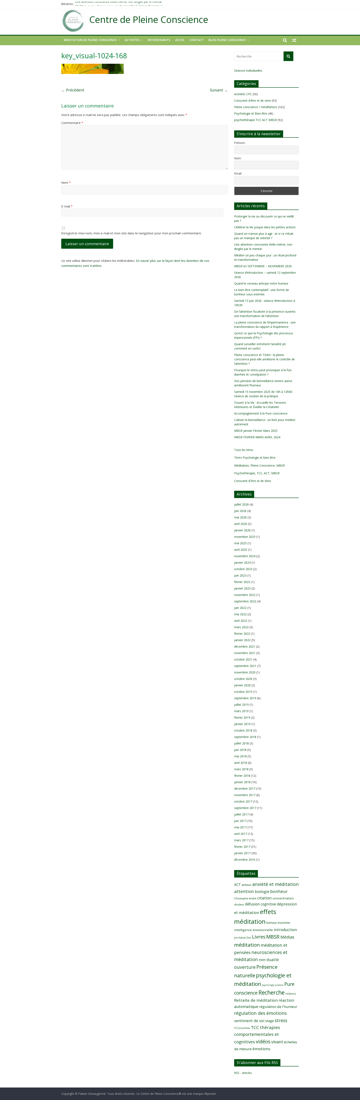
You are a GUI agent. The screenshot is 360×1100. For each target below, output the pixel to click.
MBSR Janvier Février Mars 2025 (256, 431)
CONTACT (196, 40)
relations (290, 993)
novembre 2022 (244, 595)
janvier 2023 (242, 588)
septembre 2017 (245, 808)
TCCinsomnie (242, 1028)
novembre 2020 (244, 672)
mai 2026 (240, 517)
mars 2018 (241, 769)
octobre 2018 (243, 730)
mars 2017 (241, 840)
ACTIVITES (132, 40)
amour (246, 885)
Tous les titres (243, 450)
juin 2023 (240, 575)
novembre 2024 (244, 556)
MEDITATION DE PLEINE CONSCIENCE (90, 40)
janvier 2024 (242, 562)
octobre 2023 (243, 569)
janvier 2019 (242, 724)
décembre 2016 (244, 860)
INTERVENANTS (159, 40)
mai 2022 (240, 614)
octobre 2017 (243, 801)
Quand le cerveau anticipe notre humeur (261, 283)
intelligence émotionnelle (253, 930)
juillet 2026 (241, 504)
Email (237, 173)
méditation (247, 944)
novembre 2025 (244, 537)
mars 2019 (241, 711)
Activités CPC (243, 94)
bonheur (279, 891)
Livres (258, 936)
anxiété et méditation (275, 884)
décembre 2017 (244, 788)
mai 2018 (240, 756)
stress (281, 1020)
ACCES (179, 40)
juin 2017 (240, 821)
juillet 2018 (241, 743)
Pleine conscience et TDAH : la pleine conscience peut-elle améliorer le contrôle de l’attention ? (264, 359)
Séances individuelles (248, 70)
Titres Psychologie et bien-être (254, 457)
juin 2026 (240, 511)
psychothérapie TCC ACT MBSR (255, 120)
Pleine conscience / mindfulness (255, 107)
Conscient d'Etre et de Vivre (252, 481)
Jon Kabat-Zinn (242, 937)
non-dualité (269, 959)
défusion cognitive (260, 904)
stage (269, 1021)
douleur (239, 904)
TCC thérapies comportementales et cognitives (257, 1034)
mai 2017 (240, 827)
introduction (285, 929)
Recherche (271, 992)
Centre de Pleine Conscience (148, 19)
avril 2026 (240, 524)
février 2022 (242, 634)
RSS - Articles (243, 1073)
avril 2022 (240, 621)
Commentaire (72, 123)
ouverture (245, 967)
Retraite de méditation (256, 1000)
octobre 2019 (243, 692)
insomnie (284, 923)
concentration (283, 898)
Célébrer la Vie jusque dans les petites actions (265, 227)
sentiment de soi (249, 1020)
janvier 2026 (242, 530)
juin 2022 (240, 608)
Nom (66, 182)
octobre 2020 (243, 679)
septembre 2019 (245, 698)
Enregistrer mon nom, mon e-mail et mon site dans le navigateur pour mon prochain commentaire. (131, 233)
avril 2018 (240, 763)
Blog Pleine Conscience (227, 40)
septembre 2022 (245, 601)
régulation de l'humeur (278, 1006)
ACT (237, 884)
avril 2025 (240, 550)
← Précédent (72, 89)
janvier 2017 (242, 853)
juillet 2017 (241, 814)
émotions (261, 1048)
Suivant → (219, 89)
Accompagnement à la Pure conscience (261, 413)
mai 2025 (240, 543)
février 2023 (242, 582)
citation (264, 897)
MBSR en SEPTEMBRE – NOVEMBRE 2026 (263, 266)
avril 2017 (240, 834)
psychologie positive (273, 985)
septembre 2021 (245, 666)
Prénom (239, 143)
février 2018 (242, 776)
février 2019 (242, 717)
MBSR (273, 936)
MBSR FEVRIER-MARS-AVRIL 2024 (257, 437)
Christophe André (245, 898)
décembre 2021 (244, 646)
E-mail (66, 206)
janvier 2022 (242, 640)
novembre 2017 (244, 795)
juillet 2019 (241, 705)
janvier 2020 (242, 685)
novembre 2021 (244, 653)
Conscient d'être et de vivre (252, 100)
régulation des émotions (260, 1013)
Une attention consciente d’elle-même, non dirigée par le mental (118, 4)
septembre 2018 (245, 737)
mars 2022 (241, 627)
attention (244, 891)
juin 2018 (240, 750)
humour (271, 923)
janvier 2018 (242, 782)
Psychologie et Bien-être (250, 113)
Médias (287, 937)
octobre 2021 (243, 659)
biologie (262, 891)
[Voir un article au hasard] (294, 40)
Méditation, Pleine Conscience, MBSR (259, 465)
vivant (277, 1042)
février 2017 (242, 847)
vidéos (263, 1041)
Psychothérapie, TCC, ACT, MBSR (257, 473)
